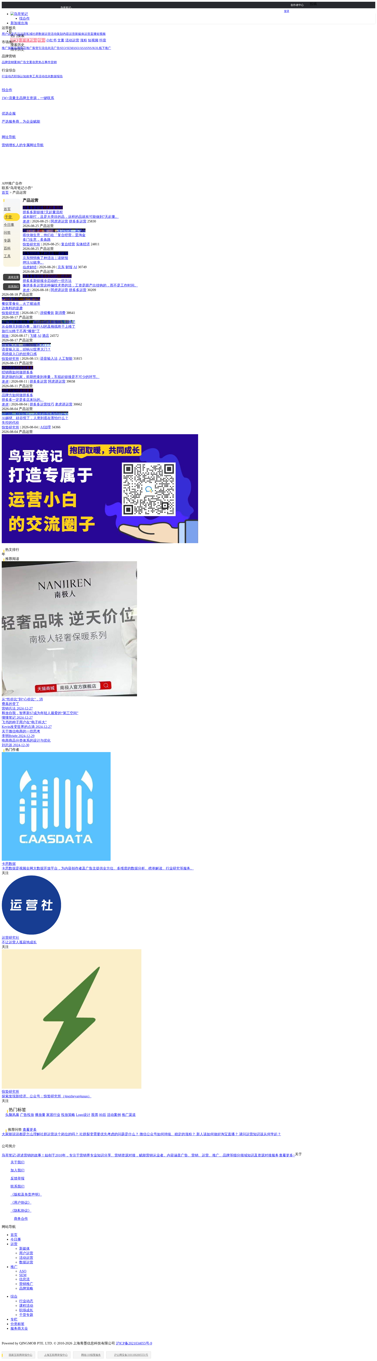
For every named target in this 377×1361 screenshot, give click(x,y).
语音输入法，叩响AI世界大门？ (26, 345)
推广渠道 (129, 1115)
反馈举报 (17, 1178)
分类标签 (17, 1324)
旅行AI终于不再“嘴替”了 (21, 331)
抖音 (102, 40)
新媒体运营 (28, 40)
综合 (13, 1296)
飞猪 (33, 335)
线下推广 (105, 48)
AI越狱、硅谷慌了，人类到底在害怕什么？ (35, 413)
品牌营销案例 (11, 62)
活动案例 (114, 1115)
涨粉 (83, 40)
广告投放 (27, 1115)
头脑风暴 (12, 1115)
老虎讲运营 (63, 404)
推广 (13, 1267)
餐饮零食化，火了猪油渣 (21, 299)
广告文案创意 (29, 62)
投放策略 (68, 1115)
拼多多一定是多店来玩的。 (23, 400)
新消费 (60, 313)
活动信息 (44, 76)
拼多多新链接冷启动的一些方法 (47, 276)
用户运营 (8, 34)
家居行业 (53, 1115)
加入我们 (17, 1170)
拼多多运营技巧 (42, 404)
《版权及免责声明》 (26, 1194)
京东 (61, 267)
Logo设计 (83, 1115)
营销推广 (26, 1284)
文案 (60, 40)
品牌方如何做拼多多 (17, 390)
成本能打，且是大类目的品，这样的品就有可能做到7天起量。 (71, 217)
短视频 (93, 40)
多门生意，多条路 (37, 239)
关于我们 (17, 1162)
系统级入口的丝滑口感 (19, 354)
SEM (22, 1275)
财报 (68, 267)
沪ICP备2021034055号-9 (134, 1343)
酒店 (45, 335)
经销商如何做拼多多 (17, 367)
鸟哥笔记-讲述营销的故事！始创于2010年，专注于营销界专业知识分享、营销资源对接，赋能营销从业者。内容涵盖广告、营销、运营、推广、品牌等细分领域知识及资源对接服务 (148, 1155)
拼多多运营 (77, 221)
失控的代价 (10, 422)
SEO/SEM (66, 48)
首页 (5, 192)
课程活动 (26, 1305)
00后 (102, 1115)
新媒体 (24, 1248)
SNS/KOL (92, 48)
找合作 (24, 18)
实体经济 (83, 244)
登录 (286, 11)
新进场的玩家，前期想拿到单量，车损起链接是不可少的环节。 (50, 377)
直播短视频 (98, 34)
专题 (7, 240)
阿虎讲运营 (59, 221)
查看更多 (30, 1129)
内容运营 (69, 34)
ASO (22, 1271)
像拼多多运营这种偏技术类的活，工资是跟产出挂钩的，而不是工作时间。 (80, 285)
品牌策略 (26, 1288)
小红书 (51, 40)
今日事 (9, 225)
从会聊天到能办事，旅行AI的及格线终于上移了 (38, 322)
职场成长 (26, 1310)
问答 (7, 232)
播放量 (40, 1115)
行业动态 (8, 76)
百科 (7, 248)
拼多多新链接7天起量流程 (43, 207)
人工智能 (65, 358)
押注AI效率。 (33, 262)
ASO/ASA (79, 48)
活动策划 (57, 34)
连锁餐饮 (47, 313)
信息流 (24, 1279)
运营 (41, 40)
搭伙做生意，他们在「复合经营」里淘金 (54, 230)
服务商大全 (19, 1328)
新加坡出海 (19, 23)
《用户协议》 (20, 1202)
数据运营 (44, 34)
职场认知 (20, 76)
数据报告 (57, 76)
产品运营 (20, 34)
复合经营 (68, 244)
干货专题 (26, 1315)
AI (75, 267)
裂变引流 (38, 48)
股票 (94, 1115)
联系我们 (17, 1186)
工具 (7, 256)
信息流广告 (52, 48)
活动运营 (72, 40)
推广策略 (8, 48)
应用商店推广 (23, 48)
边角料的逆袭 (12, 308)
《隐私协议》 (20, 1210)
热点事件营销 (47, 62)
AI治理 (45, 427)
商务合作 (21, 1218)
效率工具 (32, 76)
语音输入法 (49, 358)
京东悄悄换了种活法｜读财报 (45, 253)
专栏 (13, 1319)
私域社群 (32, 34)
